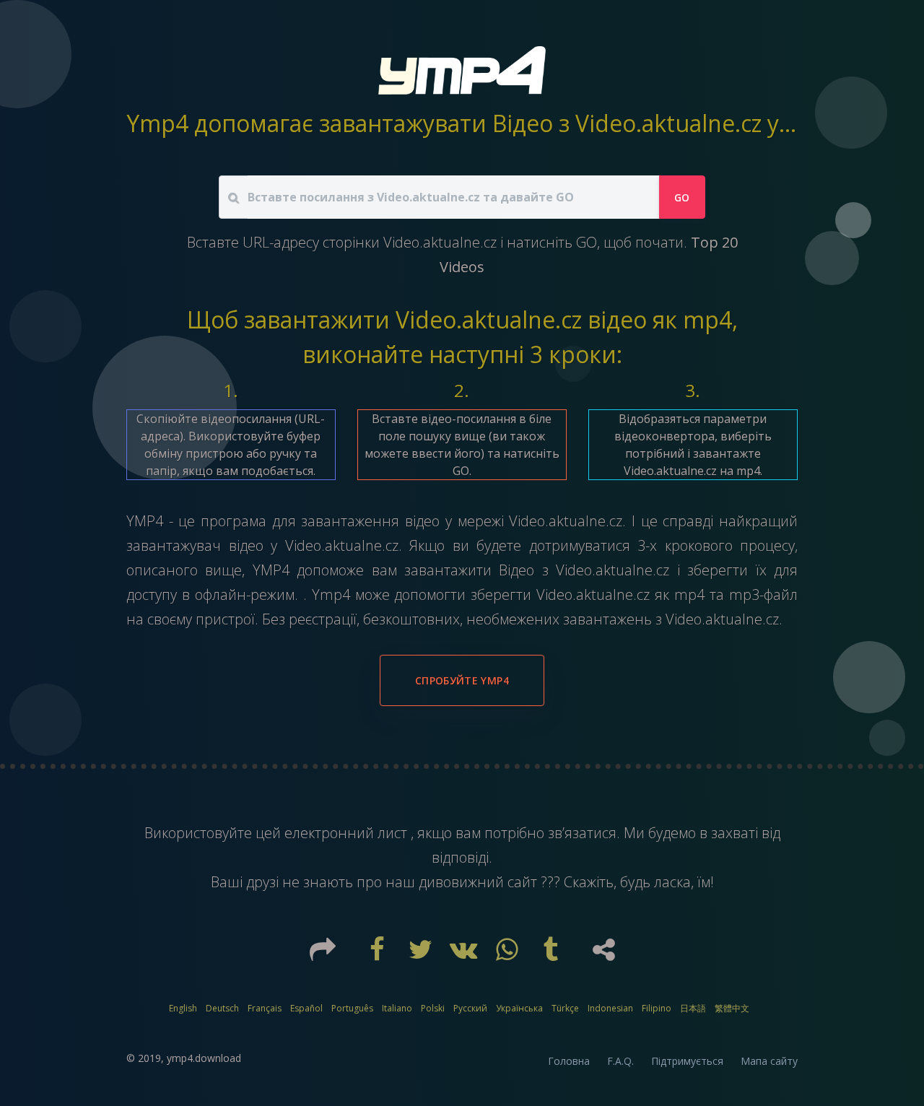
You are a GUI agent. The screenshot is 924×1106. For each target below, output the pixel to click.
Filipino (656, 1008)
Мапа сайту (769, 1061)
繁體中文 (732, 1008)
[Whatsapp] (509, 954)
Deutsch (222, 1008)
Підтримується (687, 1061)
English (183, 1008)
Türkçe (565, 1008)
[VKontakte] (465, 954)
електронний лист (347, 832)
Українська (519, 1008)
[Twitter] (422, 954)
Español (306, 1008)
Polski (433, 1008)
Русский (470, 1008)
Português (352, 1008)
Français (265, 1008)
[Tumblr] (552, 954)
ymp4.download (204, 1058)
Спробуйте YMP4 (462, 680)
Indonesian (610, 1008)
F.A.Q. (620, 1061)
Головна (569, 1061)
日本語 (693, 1008)
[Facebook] (379, 954)
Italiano (397, 1008)
